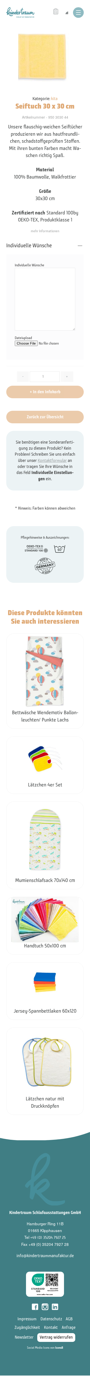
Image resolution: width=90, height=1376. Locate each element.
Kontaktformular (52, 460)
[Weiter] (83, 870)
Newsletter (24, 1337)
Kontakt (51, 1327)
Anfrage (69, 1327)
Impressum (27, 1319)
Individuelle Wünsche (29, 245)
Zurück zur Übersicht (45, 417)
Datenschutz (51, 1319)
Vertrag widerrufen (56, 1337)
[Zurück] (6, 870)
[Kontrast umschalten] (66, 12)
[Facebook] (35, 1307)
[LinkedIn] (55, 1307)
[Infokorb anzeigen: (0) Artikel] (56, 11)
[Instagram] (45, 1307)
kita (54, 98)
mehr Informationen (45, 231)
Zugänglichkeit (27, 1327)
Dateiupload (23, 338)
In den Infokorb (45, 391)
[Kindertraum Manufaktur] (20, 12)
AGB (69, 1319)
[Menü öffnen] (78, 12)
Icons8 (59, 1347)
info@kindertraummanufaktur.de (45, 1255)
